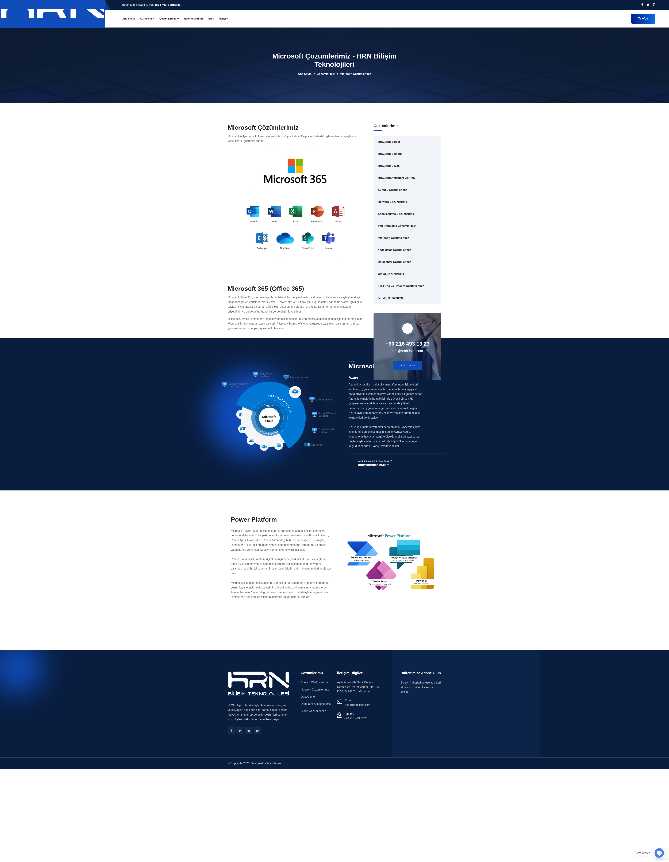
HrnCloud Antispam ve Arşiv (396, 177)
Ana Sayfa (128, 18)
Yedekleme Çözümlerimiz (394, 249)
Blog (211, 18)
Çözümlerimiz (167, 18)
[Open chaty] (659, 853)
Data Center (308, 696)
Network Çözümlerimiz (392, 201)
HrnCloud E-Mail (388, 165)
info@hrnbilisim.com (373, 465)
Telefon (643, 18)
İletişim (223, 18)
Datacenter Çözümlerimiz (394, 261)
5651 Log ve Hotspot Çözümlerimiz (401, 285)
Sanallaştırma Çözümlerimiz (396, 213)
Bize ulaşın (407, 365)
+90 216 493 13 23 (355, 718)
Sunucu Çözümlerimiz (392, 189)
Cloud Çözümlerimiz (391, 273)
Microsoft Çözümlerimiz (393, 237)
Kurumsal (146, 18)
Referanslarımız (193, 18)
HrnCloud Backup (390, 153)
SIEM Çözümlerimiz (390, 298)
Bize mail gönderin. (167, 4)
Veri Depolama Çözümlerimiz (397, 225)
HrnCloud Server (389, 141)
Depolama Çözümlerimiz (316, 703)
